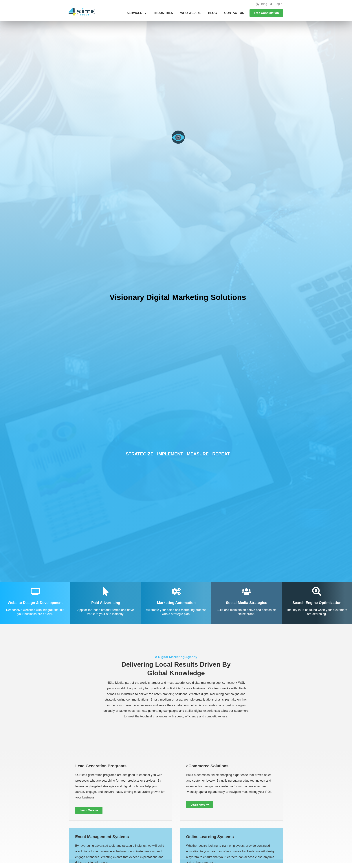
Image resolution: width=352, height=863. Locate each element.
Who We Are (190, 13)
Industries (163, 13)
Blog (212, 13)
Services (134, 13)
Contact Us (234, 13)
